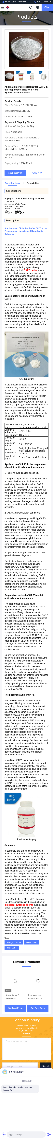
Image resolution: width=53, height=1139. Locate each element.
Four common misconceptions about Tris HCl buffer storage (37, 997)
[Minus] (49, 1072)
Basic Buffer (12, 948)
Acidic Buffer (31, 942)
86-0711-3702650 (43, 2)
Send (45, 1066)
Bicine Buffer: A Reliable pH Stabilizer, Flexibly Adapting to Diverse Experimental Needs (15, 997)
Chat (47, 7)
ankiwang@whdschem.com (15, 2)
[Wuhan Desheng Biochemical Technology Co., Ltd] (12, 7)
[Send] (49, 1134)
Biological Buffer (14, 942)
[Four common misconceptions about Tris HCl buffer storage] (38, 981)
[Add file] (4, 1134)
